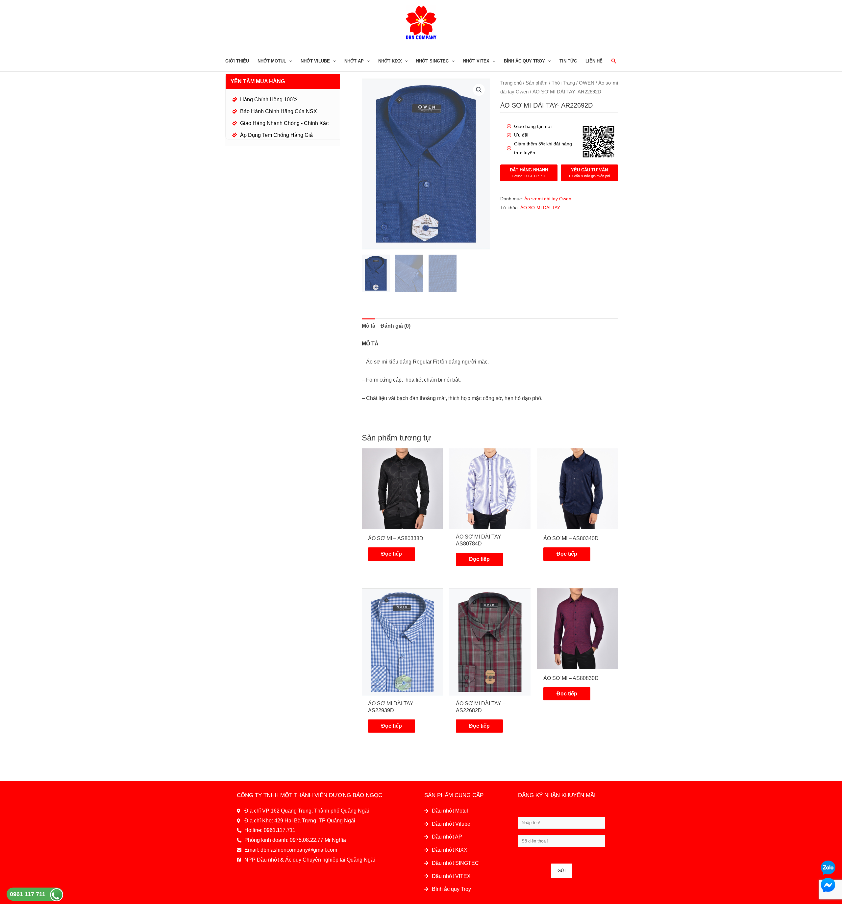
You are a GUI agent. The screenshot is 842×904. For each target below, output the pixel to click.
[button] (479, 90)
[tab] (368, 326)
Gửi (561, 870)
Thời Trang (563, 83)
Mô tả (368, 326)
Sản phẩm (537, 83)
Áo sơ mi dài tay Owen (547, 198)
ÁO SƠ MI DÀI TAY (540, 207)
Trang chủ (511, 83)
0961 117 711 (27, 894)
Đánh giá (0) (395, 326)
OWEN (586, 83)
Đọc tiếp (391, 554)
